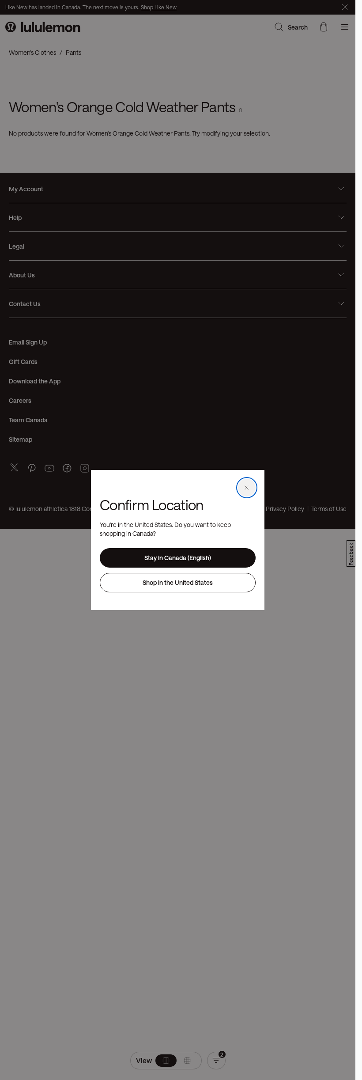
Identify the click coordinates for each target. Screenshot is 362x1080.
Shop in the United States (178, 582)
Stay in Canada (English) (177, 557)
